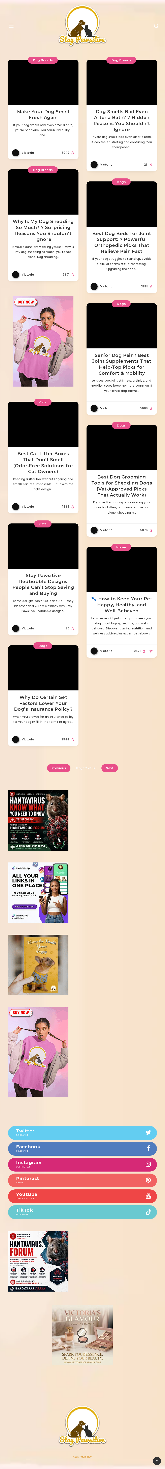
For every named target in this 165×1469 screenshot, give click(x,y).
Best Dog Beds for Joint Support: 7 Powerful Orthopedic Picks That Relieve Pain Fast (121, 242)
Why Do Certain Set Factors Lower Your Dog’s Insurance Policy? (43, 703)
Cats (42, 402)
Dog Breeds (43, 60)
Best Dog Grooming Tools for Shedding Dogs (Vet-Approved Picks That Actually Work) (121, 486)
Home (121, 547)
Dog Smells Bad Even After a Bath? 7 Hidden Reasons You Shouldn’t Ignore (122, 120)
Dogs (121, 182)
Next (109, 768)
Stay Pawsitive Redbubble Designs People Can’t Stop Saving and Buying (43, 584)
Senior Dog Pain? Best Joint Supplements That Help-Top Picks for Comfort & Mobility (121, 364)
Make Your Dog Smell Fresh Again (43, 114)
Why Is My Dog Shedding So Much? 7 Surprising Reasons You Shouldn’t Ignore (43, 230)
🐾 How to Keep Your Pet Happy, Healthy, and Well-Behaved (121, 604)
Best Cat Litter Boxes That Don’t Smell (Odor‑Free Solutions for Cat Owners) (43, 462)
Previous (59, 768)
